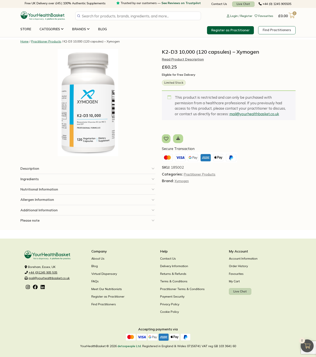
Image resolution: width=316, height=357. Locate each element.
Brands (79, 29)
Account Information (243, 258)
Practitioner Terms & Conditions (182, 289)
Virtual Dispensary (104, 274)
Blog (102, 29)
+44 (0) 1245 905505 (276, 4)
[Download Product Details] (178, 138)
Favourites (236, 274)
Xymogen (182, 181)
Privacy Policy (169, 304)
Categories (50, 29)
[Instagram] (28, 287)
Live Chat (243, 4)
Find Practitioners (277, 30)
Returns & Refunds (173, 274)
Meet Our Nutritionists (106, 289)
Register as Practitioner (230, 30)
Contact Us (219, 4)
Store (25, 29)
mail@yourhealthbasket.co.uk (254, 114)
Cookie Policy (169, 312)
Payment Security (172, 296)
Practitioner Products (46, 41)
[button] (167, 138)
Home (24, 41)
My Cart (234, 281)
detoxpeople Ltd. (129, 346)
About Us (97, 258)
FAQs (95, 281)
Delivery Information (174, 266)
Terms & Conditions (173, 281)
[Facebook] (35, 287)
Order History (238, 266)
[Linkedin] (43, 287)
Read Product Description (183, 59)
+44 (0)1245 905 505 (43, 272)
